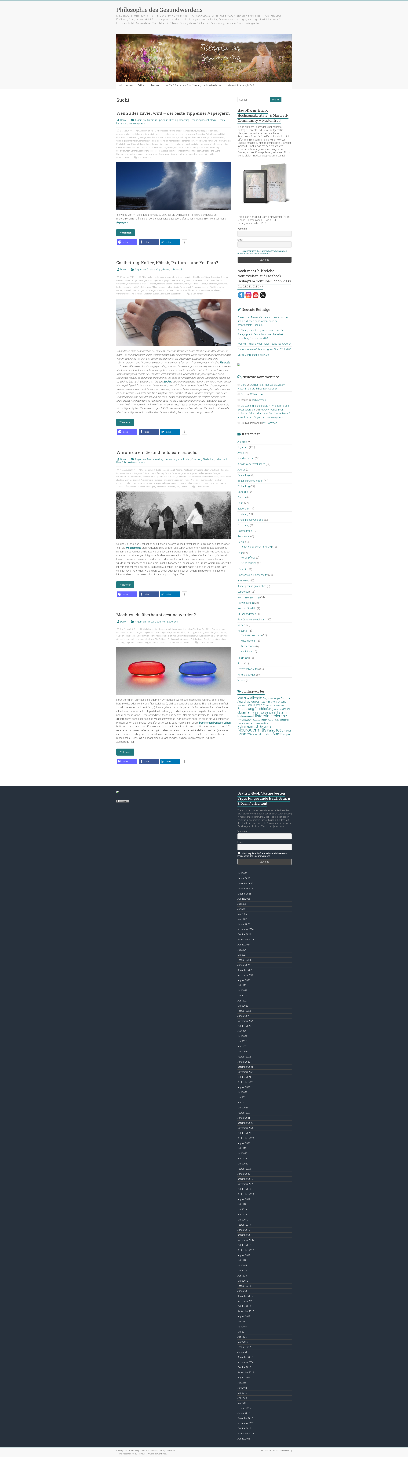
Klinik (174, 477)
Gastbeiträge (154, 269)
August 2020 (243, 1143)
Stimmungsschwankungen (144, 290)
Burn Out (201, 629)
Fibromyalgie (206, 137)
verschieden (154, 642)
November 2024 (245, 929)
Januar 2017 (243, 1352)
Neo (198, 636)
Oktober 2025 (244, 893)
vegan (286, 734)
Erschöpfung (264, 709)
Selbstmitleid (209, 639)
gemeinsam (186, 473)
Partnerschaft (185, 287)
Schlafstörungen (123, 151)
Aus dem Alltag (155, 459)
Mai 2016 (242, 1393)
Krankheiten (212, 284)
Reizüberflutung (212, 147)
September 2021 (245, 1082)
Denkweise (120, 632)
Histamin (152, 284)
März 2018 (242, 1281)
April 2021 (242, 1102)
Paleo (271, 730)
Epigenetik (243, 508)
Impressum (266, 1451)
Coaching (184, 120)
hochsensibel (174, 141)
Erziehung (182, 137)
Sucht (217, 151)
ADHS (153, 131)
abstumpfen (159, 277)
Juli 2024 (241, 949)
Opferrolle (223, 636)
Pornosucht (196, 287)
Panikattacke (192, 147)
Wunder (172, 642)
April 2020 (242, 1158)
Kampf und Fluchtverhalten (219, 141)
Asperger (200, 131)
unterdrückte (170, 154)
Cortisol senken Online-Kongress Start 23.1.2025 (264, 349)
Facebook (199, 280)
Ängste (172, 131)
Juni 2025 (242, 909)
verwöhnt (164, 642)
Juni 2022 (242, 1036)
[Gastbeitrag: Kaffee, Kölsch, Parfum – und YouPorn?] (173, 300)
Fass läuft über (194, 137)
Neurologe (158, 480)
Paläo (279, 730)
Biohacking (243, 486)
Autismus (255, 702)
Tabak (171, 290)
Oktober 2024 (244, 934)
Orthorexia (120, 639)
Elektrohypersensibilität (215, 134)
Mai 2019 (242, 1209)
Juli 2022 (241, 1031)
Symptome (209, 483)
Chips (208, 629)
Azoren (241, 469)
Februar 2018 (244, 1286)
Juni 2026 (242, 873)
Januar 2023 (243, 1016)
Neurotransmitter (165, 287)
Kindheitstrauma (123, 144)
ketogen (263, 720)
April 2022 (242, 1046)
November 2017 (245, 1301)
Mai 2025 (242, 914)
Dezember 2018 (245, 1235)
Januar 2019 (243, 1230)
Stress (187, 151)
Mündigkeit (167, 636)
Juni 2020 (242, 1153)
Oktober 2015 (244, 1428)
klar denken (195, 284)
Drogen (135, 280)
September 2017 (245, 1311)
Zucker (155, 294)
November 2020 (245, 1128)
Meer (258, 723)
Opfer (216, 636)
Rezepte (242, 630)
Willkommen (126, 85)
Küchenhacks (248, 646)
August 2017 (243, 1316)
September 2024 (245, 939)
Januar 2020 (243, 1174)
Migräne (128, 480)
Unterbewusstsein (203, 290)
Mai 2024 (242, 955)
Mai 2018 (242, 1270)
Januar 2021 (243, 1118)
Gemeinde (176, 473)
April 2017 (242, 1337)
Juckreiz (256, 720)
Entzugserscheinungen (148, 280)
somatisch (173, 151)
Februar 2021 (244, 1112)
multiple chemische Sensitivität (150, 147)
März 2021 (242, 1107)
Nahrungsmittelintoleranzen (184, 636)
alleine (160, 470)
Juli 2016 (241, 1382)
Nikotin (176, 287)
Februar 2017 (244, 1347)
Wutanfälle (209, 154)
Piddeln (201, 147)
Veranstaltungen (246, 674)
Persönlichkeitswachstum (130, 462)
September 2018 (245, 1250)
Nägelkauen (168, 147)
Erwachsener (172, 137)
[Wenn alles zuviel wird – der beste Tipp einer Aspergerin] (173, 163)
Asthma (285, 698)
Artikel (141, 85)
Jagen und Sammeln (174, 284)
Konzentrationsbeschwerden (189, 477)
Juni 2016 (242, 1387)
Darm (240, 503)
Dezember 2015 (245, 1418)
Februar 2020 (244, 1168)
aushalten (136, 134)
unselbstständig (141, 642)
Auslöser (188, 277)
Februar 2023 (244, 1011)
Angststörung (190, 131)
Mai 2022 (242, 1041)
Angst (266, 698)
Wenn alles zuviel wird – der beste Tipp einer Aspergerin (173, 113)
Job (133, 636)
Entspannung (148, 473)
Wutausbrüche (122, 157)
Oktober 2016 (244, 1367)
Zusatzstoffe (176, 294)
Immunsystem (164, 477)
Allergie (167, 470)
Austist (144, 134)
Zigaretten (147, 294)
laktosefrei (284, 720)
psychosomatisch (142, 639)
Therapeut (120, 487)
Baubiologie (244, 475)
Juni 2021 (242, 1092)
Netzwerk (136, 480)
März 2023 (242, 1005)
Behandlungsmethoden (177, 459)
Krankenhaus (207, 477)
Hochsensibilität (187, 141)
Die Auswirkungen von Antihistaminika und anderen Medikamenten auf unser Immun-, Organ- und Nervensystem (263, 413)
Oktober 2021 (244, 1077)
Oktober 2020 (244, 1133)
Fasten (206, 280)
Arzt (173, 470)
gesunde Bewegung (213, 473)
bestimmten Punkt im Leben (215, 722)
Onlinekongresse (246, 613)
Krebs (216, 477)
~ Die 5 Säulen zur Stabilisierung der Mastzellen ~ (193, 85)
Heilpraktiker (147, 477)
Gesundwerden (216, 280)
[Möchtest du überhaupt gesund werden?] (173, 648)
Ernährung (180, 280)
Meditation (195, 144)
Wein (133, 294)
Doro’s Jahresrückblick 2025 (253, 354)
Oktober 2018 (244, 1245)
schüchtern (144, 151)
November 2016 (245, 1362)
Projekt (186, 480)
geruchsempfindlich (147, 141)
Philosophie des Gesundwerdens (159, 10)
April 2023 (242, 1000)
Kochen (271, 720)
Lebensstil (121, 123)
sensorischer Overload (159, 151)
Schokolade (185, 639)
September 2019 (245, 1194)
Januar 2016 (243, 1413)
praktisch (179, 480)
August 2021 (243, 1087)
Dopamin (224, 277)
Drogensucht (165, 632)
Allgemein (140, 120)
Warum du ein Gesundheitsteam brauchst (157, 452)
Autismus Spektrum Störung (162, 120)
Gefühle (119, 141)
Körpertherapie (152, 144)
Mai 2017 (242, 1331)
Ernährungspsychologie (204, 120)
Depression (200, 134)
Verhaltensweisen (123, 294)
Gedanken (208, 459)
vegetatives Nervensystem (186, 154)
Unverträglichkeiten (248, 669)
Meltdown (204, 144)
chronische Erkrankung (203, 470)
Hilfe (155, 477)
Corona (241, 497)
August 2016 (243, 1377)
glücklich (144, 284)
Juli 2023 (241, 985)
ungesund (129, 642)
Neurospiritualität (246, 608)
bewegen (191, 134)
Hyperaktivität (201, 141)
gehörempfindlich (131, 141)
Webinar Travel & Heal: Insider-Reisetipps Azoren (264, 343)
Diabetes (129, 473)
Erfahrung (159, 473)
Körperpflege (248, 557)
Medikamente (145, 287)
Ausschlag (243, 701)
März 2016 (242, 1403)
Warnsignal (150, 487)
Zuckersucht (164, 294)
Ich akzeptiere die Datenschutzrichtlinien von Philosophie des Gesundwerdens (262, 252)
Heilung (128, 636)
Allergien (242, 441)
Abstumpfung (171, 277)
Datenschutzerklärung (282, 1451)
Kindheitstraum (142, 636)
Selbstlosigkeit (197, 639)
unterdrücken (158, 154)
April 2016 (242, 1398)
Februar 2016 (244, 1408)
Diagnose (138, 473)
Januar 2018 (243, 1291)
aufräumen (172, 629)
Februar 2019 (244, 1225)
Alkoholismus (148, 629)
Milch (154, 287)
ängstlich (180, 131)
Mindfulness (215, 144)
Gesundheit (121, 477)
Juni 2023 (242, 990)
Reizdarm (218, 480)
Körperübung (164, 144)
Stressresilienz (208, 151)
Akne (246, 698)
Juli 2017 (241, 1321)
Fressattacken (218, 137)
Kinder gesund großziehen (251, 586)
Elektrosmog (134, 137)
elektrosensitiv (122, 137)
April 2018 (242, 1275)
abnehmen (146, 470)
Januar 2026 (243, 878)
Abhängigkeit (147, 277)
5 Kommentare (144, 157)
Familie (168, 473)
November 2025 (245, 888)
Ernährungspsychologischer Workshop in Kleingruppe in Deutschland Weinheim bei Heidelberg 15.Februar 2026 (260, 334)
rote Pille (154, 639)
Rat (211, 480)
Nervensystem (137, 123)
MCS (188, 144)
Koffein (203, 284)
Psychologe (204, 480)
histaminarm (245, 716)
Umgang (139, 154)
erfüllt (183, 632)
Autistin (151, 134)
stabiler (181, 151)
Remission (120, 483)
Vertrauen (141, 487)
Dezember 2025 (245, 883)
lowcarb (241, 723)
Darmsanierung (218, 629)
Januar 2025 (243, 924)
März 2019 (242, 1219)
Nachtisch (246, 651)
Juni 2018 (242, 1265)
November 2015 (245, 1423)
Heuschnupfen (267, 712)
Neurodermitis (180, 147)
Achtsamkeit (144, 131)
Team (217, 483)
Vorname (242, 228)
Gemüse (278, 709)
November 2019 (245, 1184)
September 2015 (245, 1433)
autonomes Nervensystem (176, 134)
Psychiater (194, 480)
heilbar (159, 141)
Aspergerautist (211, 131)
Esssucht (190, 280)
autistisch (160, 134)
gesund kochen (198, 473)
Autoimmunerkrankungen (251, 464)
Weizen (139, 294)
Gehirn (221, 120)
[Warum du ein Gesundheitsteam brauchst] (173, 493)
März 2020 (242, 1163)
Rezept (254, 734)
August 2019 (243, 1199)
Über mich (155, 85)
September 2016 (245, 1372)
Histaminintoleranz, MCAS (240, 85)
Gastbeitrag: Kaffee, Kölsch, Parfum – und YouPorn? (167, 262)
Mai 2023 (242, 995)
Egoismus (175, 632)
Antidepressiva (161, 629)
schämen (142, 483)
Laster (118, 287)
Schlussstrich (173, 639)
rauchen (205, 287)
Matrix (158, 636)
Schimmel (243, 657)
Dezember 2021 (245, 1067)
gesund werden (220, 632)
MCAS (136, 287)
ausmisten (182, 629)
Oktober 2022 (244, 1026)
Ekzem (269, 705)
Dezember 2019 (245, 1179)
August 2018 (243, 1255)
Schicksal (163, 639)
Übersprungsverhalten (125, 154)
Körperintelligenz (138, 144)
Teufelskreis (190, 290)
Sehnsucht (175, 483)
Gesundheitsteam (134, 477)
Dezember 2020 (245, 1123)
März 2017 (242, 1342)
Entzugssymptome (167, 280)
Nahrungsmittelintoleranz (254, 726)
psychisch (130, 639)
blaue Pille (192, 629)
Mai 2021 (242, 1097)
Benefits (196, 277)
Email (240, 239)
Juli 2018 (241, 1260)
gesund (286, 709)
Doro (123, 120)
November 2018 (245, 1240)
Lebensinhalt (127, 287)
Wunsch (179, 642)
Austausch (188, 470)
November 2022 (245, 1021)
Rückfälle (214, 287)
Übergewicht (131, 487)
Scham (134, 483)
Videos (241, 680)
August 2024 (243, 944)
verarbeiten (215, 290)
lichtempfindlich (178, 144)
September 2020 (245, 1138)
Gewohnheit (121, 284)
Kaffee (186, 284)
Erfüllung (190, 632)
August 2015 (243, 1438)
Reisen (241, 625)
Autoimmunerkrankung (273, 701)
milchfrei (264, 723)
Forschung (243, 525)
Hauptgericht (248, 640)
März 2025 (242, 919)
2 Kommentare (202, 487)
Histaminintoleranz (270, 716)
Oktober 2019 (244, 1189)
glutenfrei (243, 712)
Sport (195, 483)
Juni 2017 (242, 1326)
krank (152, 636)
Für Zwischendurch (251, 635)
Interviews (243, 580)
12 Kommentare (206, 642)
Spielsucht (127, 290)
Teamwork (224, 483)
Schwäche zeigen (153, 483)
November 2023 (245, 975)
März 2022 (242, 1051)
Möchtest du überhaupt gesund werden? (156, 614)
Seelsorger (166, 483)
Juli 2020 (241, 1148)
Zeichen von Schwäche (165, 487)
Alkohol (181, 277)
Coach (216, 470)
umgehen (148, 154)
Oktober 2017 (244, 1306)
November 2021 (245, 1072)
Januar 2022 (243, 1062)
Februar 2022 (244, 1056)
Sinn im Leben (186, 483)
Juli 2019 (241, 1204)
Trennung (120, 642)
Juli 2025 (241, 904)
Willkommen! (257, 394)
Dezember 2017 (245, 1296)
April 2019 (242, 1214)
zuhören (183, 487)
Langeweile (222, 284)
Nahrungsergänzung (248, 597)
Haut (240, 553)
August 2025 (243, 899)
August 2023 (243, 980)
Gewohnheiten (133, 284)
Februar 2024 (244, 960)
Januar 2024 (243, 965)
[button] (127, 242)
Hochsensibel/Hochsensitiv (252, 574)
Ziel (177, 487)
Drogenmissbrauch (151, 632)
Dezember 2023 (245, 970)
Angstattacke (162, 131)
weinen (201, 154)
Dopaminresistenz (123, 280)
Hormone (161, 284)
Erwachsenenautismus (156, 137)
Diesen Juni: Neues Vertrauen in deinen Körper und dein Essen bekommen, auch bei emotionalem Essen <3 (262, 321)
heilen (165, 141)
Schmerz (134, 151)
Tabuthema (179, 290)
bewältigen (205, 277)
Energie (143, 137)
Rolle (128, 483)
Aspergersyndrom (123, 134)
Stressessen (196, 151)
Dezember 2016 (245, 1357)
